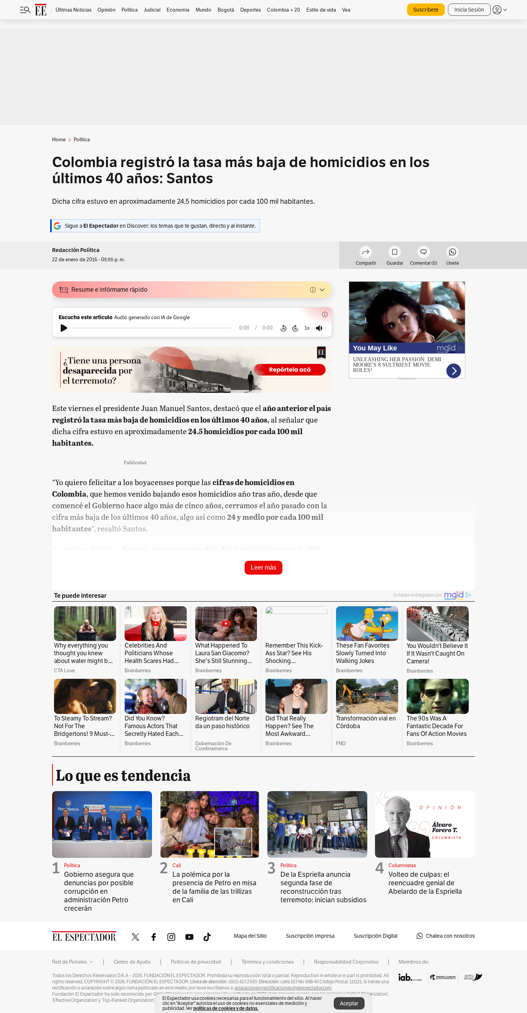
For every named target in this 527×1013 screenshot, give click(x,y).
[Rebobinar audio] (283, 328)
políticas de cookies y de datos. (225, 1008)
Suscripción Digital (375, 935)
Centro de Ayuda (132, 962)
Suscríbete (426, 9)
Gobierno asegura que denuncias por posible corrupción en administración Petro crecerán (99, 891)
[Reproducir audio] (64, 328)
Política (72, 865)
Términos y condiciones (268, 962)
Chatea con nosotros (450, 935)
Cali (176, 865)
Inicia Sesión (469, 9)
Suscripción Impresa (310, 935)
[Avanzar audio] (295, 328)
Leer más (263, 567)
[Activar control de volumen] (319, 328)
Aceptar (349, 1003)
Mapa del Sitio (250, 935)
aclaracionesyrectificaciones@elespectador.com (283, 988)
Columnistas (402, 865)
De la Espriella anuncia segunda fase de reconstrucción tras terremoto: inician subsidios (323, 887)
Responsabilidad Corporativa (346, 962)
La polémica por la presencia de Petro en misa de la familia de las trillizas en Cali (214, 887)
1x (307, 328)
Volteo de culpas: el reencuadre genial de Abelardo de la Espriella (425, 883)
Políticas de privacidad (196, 962)
